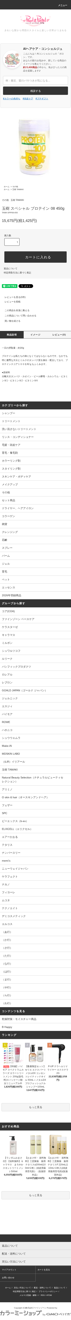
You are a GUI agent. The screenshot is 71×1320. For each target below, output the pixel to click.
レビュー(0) (59, 334)
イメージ (35, 334)
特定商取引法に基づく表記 (17, 272)
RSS (43, 1295)
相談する (35, 91)
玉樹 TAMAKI (18, 189)
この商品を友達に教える (17, 310)
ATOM (49, 1295)
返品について (10, 268)
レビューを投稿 (12, 301)
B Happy (7, 1026)
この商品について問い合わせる (20, 315)
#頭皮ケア (28, 98)
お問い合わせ (8, 1277)
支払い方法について (22, 1288)
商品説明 (12, 334)
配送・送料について (42, 1288)
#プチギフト (42, 98)
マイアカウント (9, 1270)
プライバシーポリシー (48, 1291)
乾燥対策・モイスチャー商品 (19, 1019)
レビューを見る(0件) (15, 297)
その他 (15, 187)
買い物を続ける (12, 321)
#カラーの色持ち (11, 98)
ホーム (6, 187)
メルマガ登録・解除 (28, 1295)
